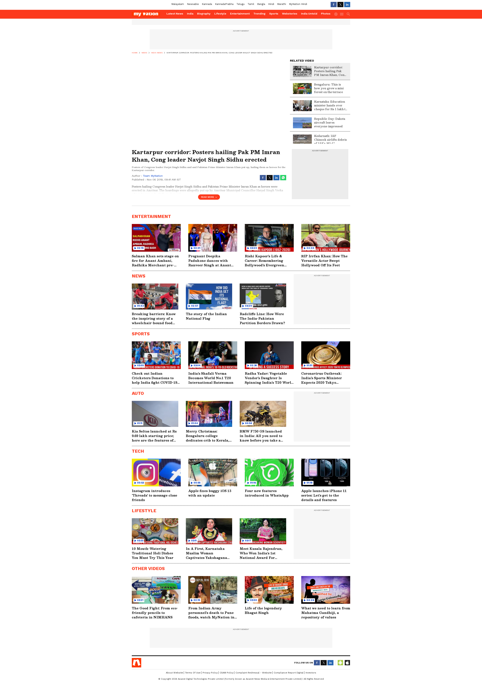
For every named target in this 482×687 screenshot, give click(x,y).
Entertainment (240, 13)
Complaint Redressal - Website (254, 672)
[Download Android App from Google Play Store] (340, 662)
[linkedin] (347, 4)
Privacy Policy (210, 672)
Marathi (281, 4)
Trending (259, 13)
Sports (273, 13)
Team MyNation (153, 175)
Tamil (251, 4)
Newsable (193, 4)
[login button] (336, 14)
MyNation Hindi (298, 4)
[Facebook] (334, 4)
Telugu (240, 4)
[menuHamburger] (342, 14)
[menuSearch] (348, 14)
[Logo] (148, 14)
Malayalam (177, 4)
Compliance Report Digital (289, 672)
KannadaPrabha (224, 4)
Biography (203, 13)
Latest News (174, 13)
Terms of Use (193, 672)
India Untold (309, 13)
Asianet (136, 662)
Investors (311, 672)
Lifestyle (220, 13)
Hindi (271, 4)
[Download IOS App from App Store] (347, 662)
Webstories (289, 13)
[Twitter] (340, 4)
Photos (325, 13)
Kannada (207, 4)
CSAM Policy (226, 672)
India (190, 13)
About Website (174, 672)
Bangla (261, 4)
